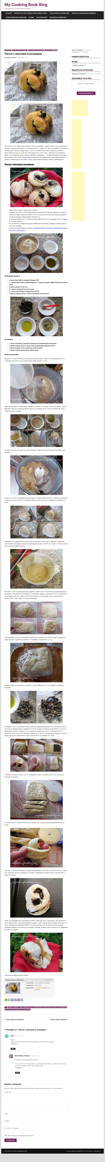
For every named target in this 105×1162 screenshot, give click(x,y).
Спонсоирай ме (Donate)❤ (16, 17)
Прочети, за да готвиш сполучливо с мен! (30, 13)
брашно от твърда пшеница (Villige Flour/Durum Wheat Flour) (30, 1007)
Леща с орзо (27, 157)
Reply (13, 1048)
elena (12, 1036)
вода (49, 1007)
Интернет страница (12, 1128)
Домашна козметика (58, 17)
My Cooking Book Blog (26, 4)
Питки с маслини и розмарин (19, 164)
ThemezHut (97, 1151)
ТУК (6, 975)
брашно (10, 1007)
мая (11, 1009)
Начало (9, 13)
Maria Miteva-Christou (10, 57)
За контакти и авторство (59, 13)
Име (6, 1113)
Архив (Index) (8, 50)
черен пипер (27, 1009)
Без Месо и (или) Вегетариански (19, 50)
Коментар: (9, 1092)
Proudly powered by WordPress (74, 1151)
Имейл (7, 1121)
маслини (54, 1007)
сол (21, 1009)
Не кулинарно (42, 17)
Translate (85, 52)
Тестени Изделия (49, 50)
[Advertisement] (52, 34)
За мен (31, 17)
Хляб (56, 50)
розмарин (16, 1009)
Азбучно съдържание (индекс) (84, 13)
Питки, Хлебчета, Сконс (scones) (36, 50)
